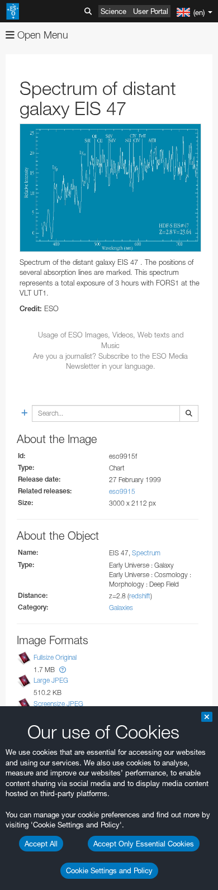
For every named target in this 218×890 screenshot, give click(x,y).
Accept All (41, 843)
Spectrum (146, 553)
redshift (139, 596)
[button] (62, 669)
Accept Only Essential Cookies (143, 843)
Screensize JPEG (58, 703)
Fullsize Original (55, 657)
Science (113, 11)
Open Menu (41, 35)
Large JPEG (51, 681)
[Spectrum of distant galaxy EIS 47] (110, 187)
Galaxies (121, 607)
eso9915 (122, 491)
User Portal (150, 11)
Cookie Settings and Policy (109, 870)
